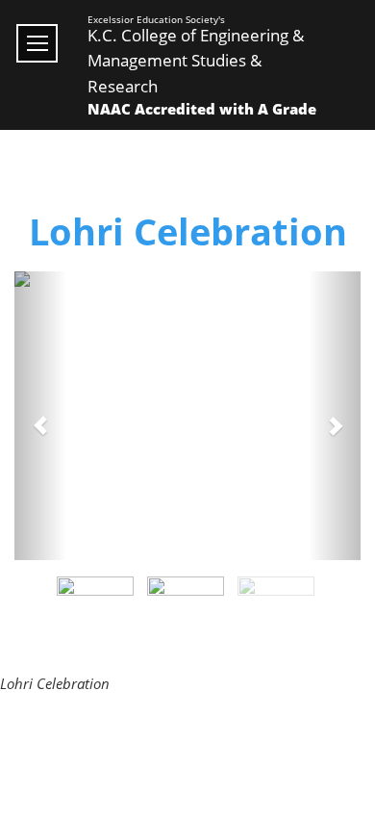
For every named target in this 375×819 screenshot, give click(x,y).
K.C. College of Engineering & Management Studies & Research (196, 60)
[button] (40, 415)
